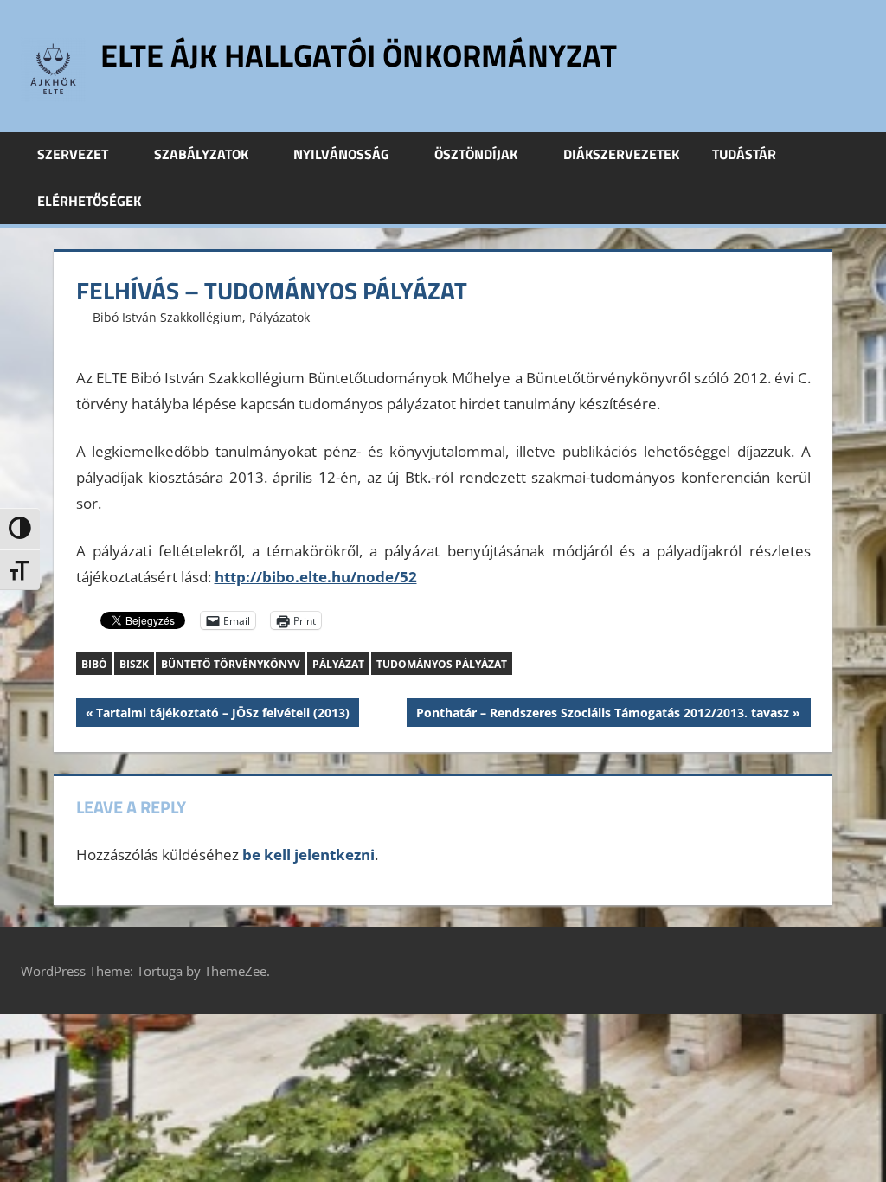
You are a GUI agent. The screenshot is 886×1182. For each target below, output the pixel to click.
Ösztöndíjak (475, 154)
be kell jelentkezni (308, 854)
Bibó (94, 664)
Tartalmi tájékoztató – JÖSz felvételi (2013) (222, 715)
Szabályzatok (201, 154)
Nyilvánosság (341, 154)
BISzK (134, 664)
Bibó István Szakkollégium (167, 317)
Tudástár (744, 154)
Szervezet (72, 154)
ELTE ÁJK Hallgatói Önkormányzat (358, 55)
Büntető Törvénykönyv (230, 664)
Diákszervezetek (621, 154)
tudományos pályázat (441, 664)
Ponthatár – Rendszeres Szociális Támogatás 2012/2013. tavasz (602, 715)
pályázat (338, 664)
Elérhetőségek (89, 200)
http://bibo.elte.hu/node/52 (316, 577)
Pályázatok (279, 317)
